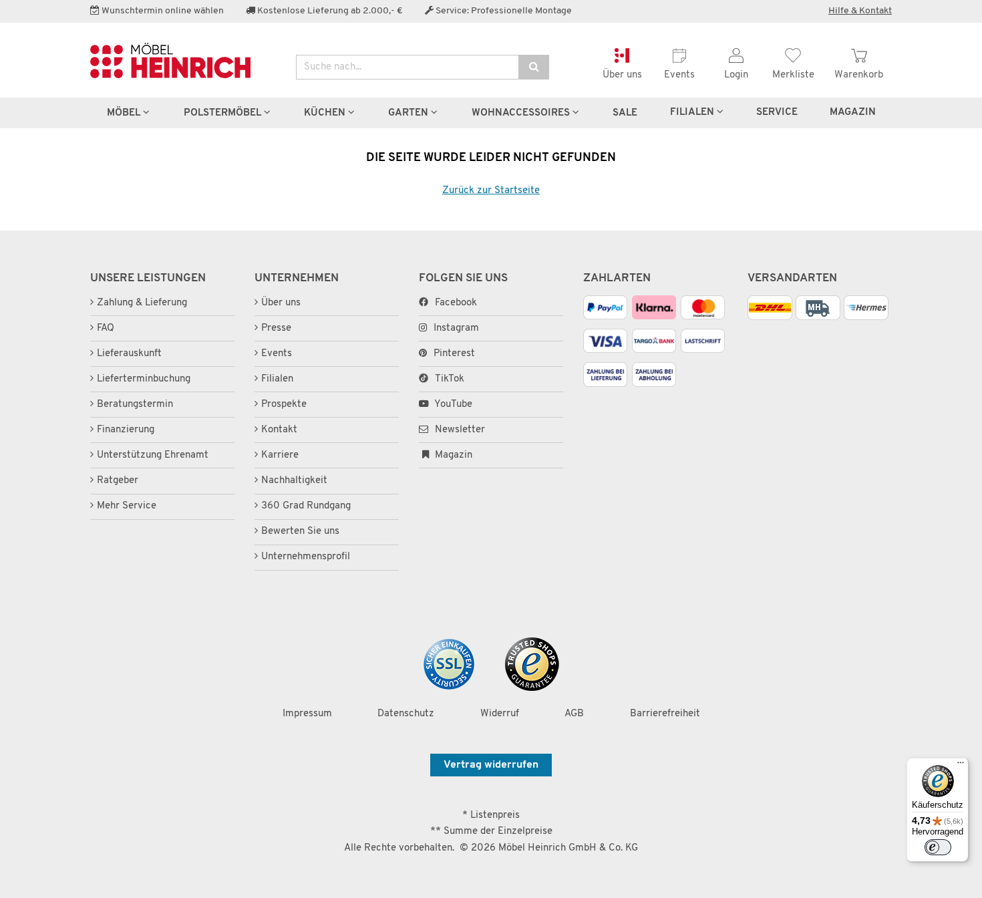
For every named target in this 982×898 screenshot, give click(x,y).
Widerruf (499, 714)
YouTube (452, 405)
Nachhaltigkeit (294, 481)
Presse (276, 328)
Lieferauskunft (129, 354)
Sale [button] (625, 113)
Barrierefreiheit (665, 714)
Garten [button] (409, 113)
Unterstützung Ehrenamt (152, 455)
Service (777, 112)
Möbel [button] (125, 113)
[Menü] (961, 766)
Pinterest (454, 354)
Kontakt (279, 430)
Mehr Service (126, 506)
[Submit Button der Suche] (533, 67)
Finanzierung (125, 430)
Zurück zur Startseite (491, 191)
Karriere (280, 455)
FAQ (105, 328)
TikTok (449, 379)
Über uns (281, 303)
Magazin (452, 455)
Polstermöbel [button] (224, 113)
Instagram (456, 328)
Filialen (693, 112)
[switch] (938, 847)
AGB (574, 714)
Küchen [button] (326, 113)
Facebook (456, 303)
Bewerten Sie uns (300, 532)
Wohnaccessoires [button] (522, 113)
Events (276, 354)
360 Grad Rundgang (306, 506)
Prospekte (284, 405)
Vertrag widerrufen (491, 765)
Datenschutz (405, 714)
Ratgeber (117, 481)
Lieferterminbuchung (143, 379)
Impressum (307, 714)
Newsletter (458, 430)
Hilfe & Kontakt (860, 11)
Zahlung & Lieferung (142, 303)
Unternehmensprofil (305, 557)
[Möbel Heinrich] (183, 60)
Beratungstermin (135, 405)
